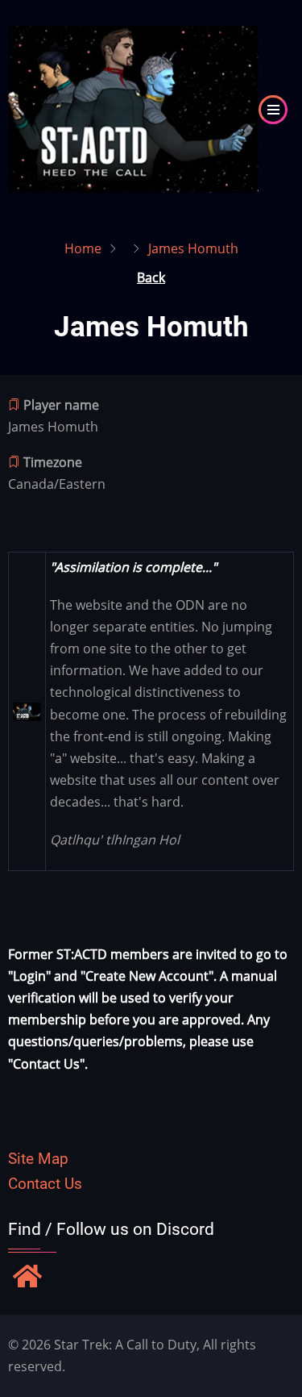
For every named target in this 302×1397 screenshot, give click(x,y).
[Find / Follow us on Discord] (27, 1277)
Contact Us (45, 1183)
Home (82, 248)
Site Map (38, 1158)
